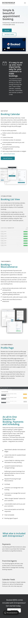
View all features (7, 158)
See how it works (9, 34)
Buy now (7, 30)
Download (14, 610)
